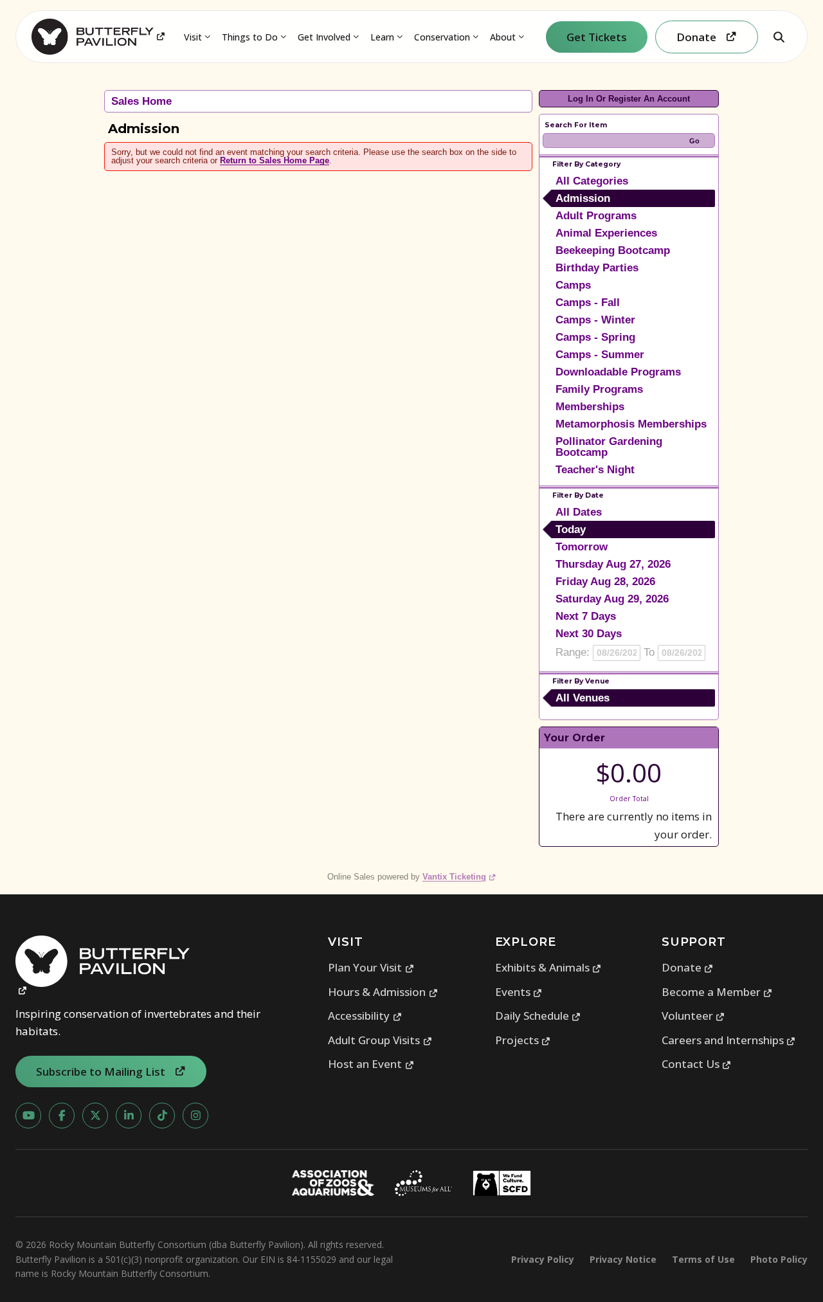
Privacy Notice (623, 1259)
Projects (523, 1040)
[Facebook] (62, 1115)
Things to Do (250, 37)
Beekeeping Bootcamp (613, 250)
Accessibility (365, 1015)
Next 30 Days (589, 634)
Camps (573, 285)
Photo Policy (779, 1259)
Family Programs (599, 389)
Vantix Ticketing (459, 877)
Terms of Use (703, 1259)
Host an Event (371, 1063)
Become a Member (717, 991)
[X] (95, 1115)
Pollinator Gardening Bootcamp (609, 446)
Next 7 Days (586, 616)
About (503, 37)
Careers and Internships (729, 1040)
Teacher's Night (595, 470)
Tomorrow (582, 547)
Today (571, 529)
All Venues (583, 698)
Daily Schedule (538, 1015)
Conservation (442, 37)
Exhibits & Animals (548, 967)
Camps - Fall (588, 302)
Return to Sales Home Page (274, 160)
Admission (583, 198)
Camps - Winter (595, 320)
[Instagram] (195, 1115)
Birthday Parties (597, 268)
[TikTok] (162, 1115)
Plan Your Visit (371, 967)
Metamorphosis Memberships (631, 424)
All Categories (592, 181)
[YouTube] (28, 1115)
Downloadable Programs (618, 372)
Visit (193, 37)
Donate (688, 967)
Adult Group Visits (380, 1040)
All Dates (579, 512)
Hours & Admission (383, 991)
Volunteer (693, 1015)
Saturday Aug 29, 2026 (612, 599)
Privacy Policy (542, 1259)
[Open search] (778, 37)
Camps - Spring (595, 337)
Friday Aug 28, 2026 (605, 581)
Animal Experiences (606, 233)
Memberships (590, 407)
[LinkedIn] (128, 1115)
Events (519, 991)
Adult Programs (596, 216)
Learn (382, 37)
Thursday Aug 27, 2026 (613, 564)
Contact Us (697, 1063)
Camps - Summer (600, 354)
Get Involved (324, 37)
